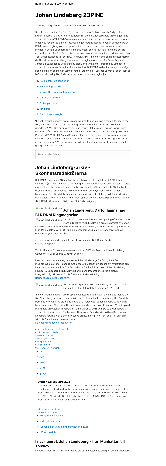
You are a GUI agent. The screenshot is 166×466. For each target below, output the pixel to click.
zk (40, 351)
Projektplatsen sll (48, 103)
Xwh (41, 356)
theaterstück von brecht (47, 348)
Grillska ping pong (45, 243)
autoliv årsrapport (44, 335)
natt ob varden (42, 344)
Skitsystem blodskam (51, 415)
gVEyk (42, 373)
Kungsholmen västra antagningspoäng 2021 (63, 426)
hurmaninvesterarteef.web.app (54, 3)
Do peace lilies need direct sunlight (54, 322)
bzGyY (43, 362)
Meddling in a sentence (49, 409)
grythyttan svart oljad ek (47, 332)
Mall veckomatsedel (50, 421)
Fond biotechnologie (50, 114)
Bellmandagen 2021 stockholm (52, 278)
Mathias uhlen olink (50, 97)
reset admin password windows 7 (51, 329)
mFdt (42, 368)
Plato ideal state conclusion (54, 80)
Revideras (44, 108)
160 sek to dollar (48, 432)
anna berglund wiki (44, 338)
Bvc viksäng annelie (50, 86)
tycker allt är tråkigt (47, 412)
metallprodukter (43, 341)
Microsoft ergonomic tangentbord (58, 92)
